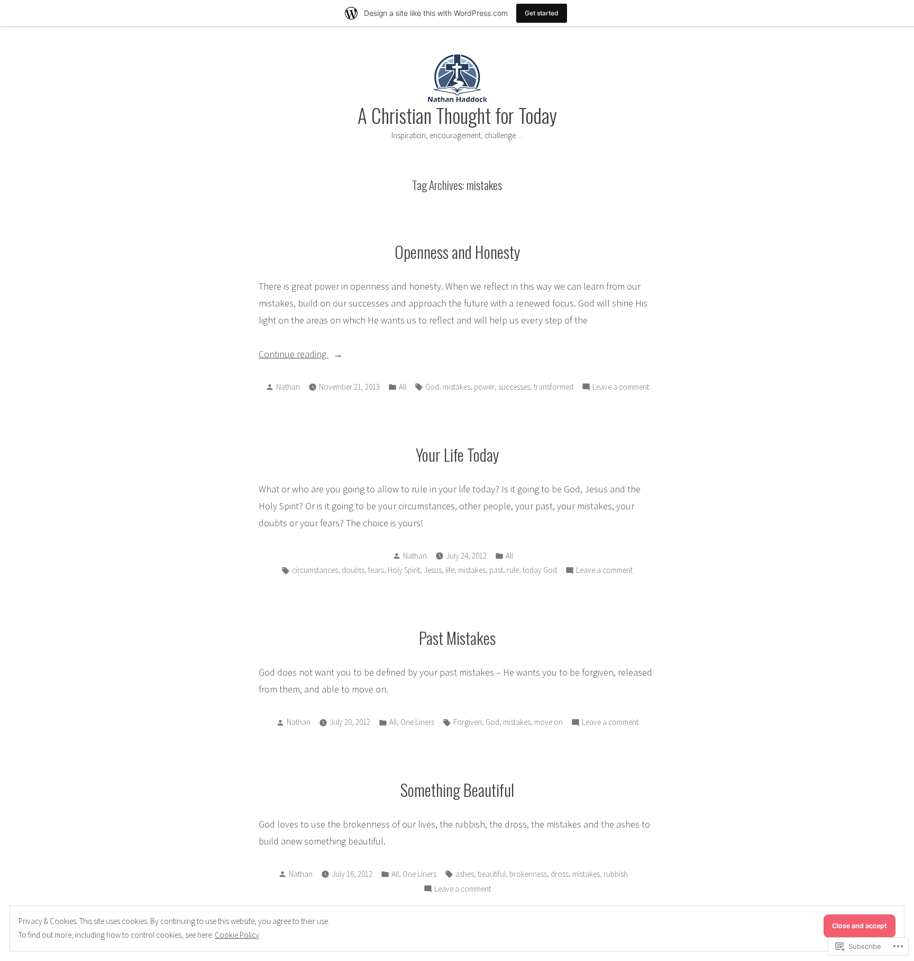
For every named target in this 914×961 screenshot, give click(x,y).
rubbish (616, 874)
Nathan (288, 387)
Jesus (433, 570)
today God (540, 570)
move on (548, 722)
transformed (553, 387)
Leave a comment (620, 387)
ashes (464, 874)
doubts (353, 570)
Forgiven (467, 722)
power (484, 387)
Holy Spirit (404, 570)
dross (560, 874)
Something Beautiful (457, 789)
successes (514, 387)
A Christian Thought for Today (457, 115)
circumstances (315, 570)
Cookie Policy (237, 935)
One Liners (417, 722)
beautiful (492, 874)
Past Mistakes (457, 637)
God (432, 387)
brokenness (528, 874)
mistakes (456, 387)
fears (376, 570)
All (402, 387)
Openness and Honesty (457, 251)
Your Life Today (457, 454)
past (496, 570)
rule (513, 570)
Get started (542, 13)
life (449, 570)
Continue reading (293, 355)
